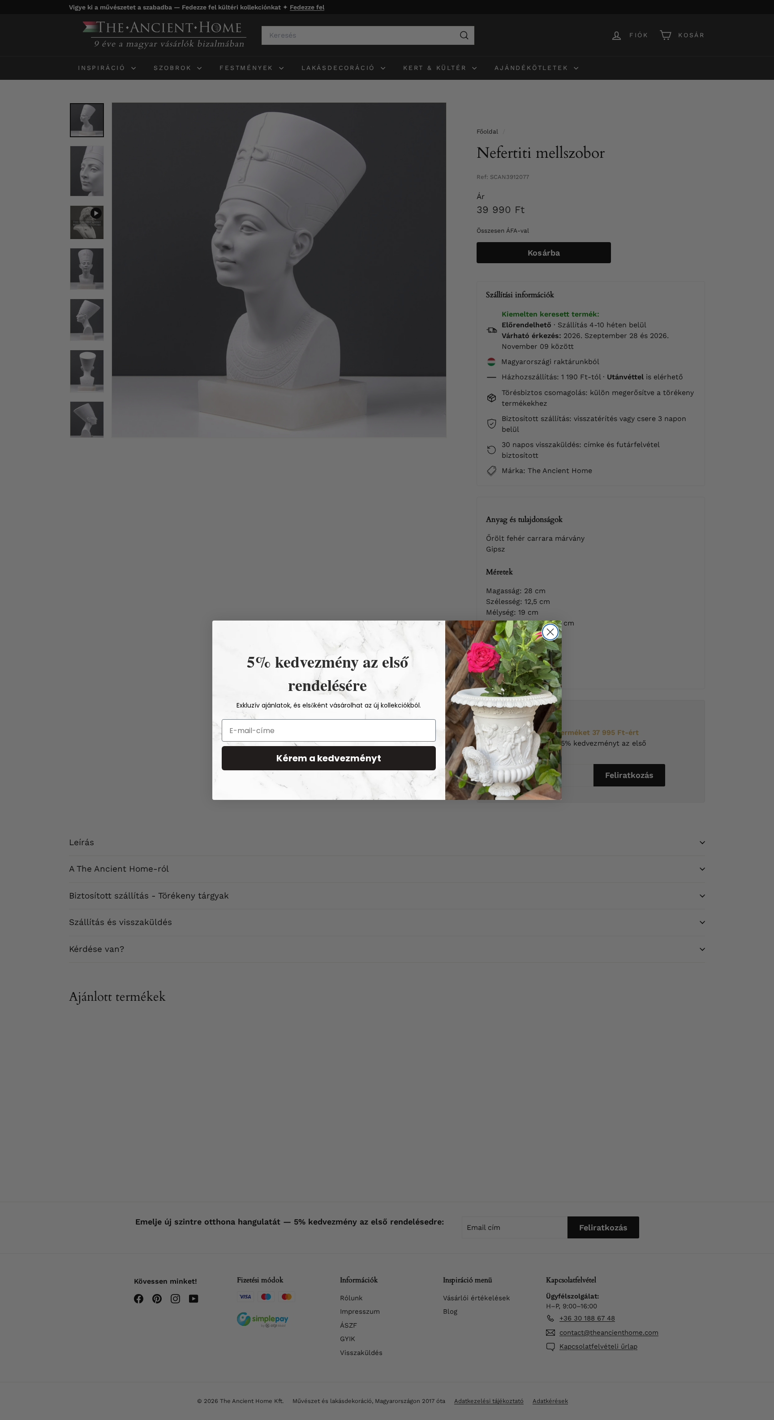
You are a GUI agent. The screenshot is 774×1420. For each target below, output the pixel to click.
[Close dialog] (550, 632)
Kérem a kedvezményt (328, 758)
